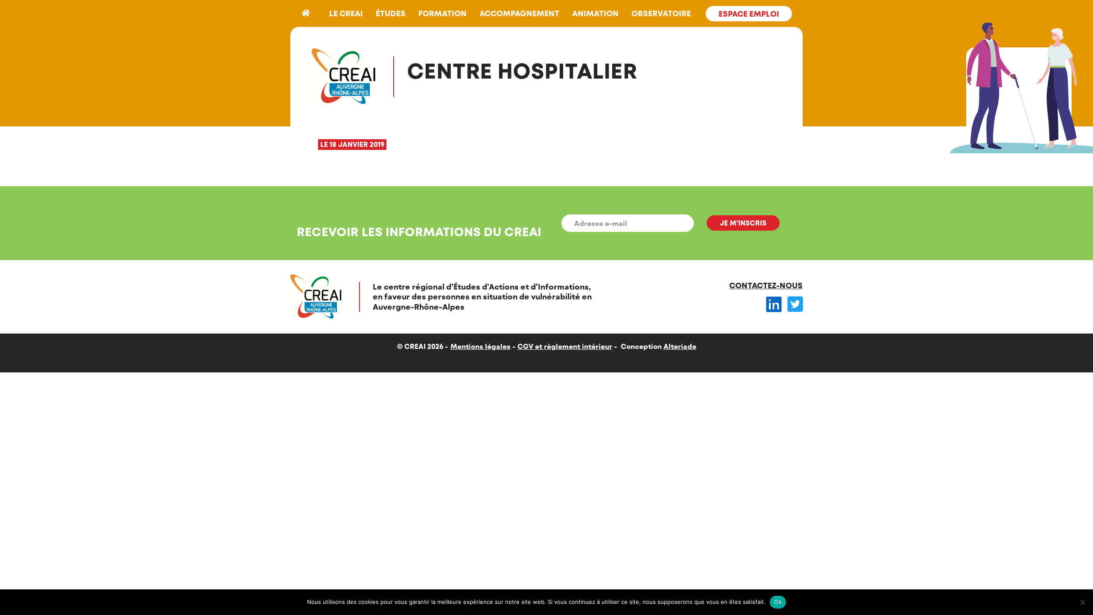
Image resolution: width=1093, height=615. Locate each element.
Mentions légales (480, 346)
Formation (442, 13)
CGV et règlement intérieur (564, 346)
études (391, 13)
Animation (595, 13)
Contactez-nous (766, 285)
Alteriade (679, 346)
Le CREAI (346, 13)
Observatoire (661, 13)
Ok (778, 601)
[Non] (1082, 602)
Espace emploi (749, 13)
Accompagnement (519, 13)
